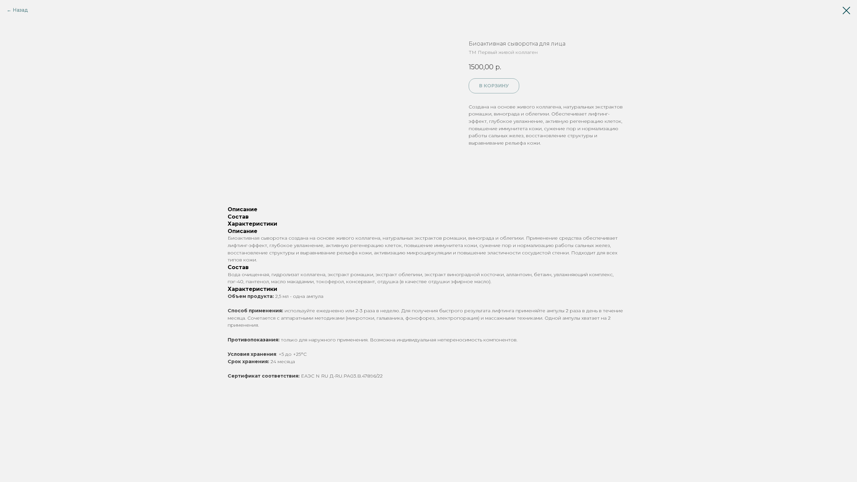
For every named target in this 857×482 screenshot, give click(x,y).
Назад (20, 10)
